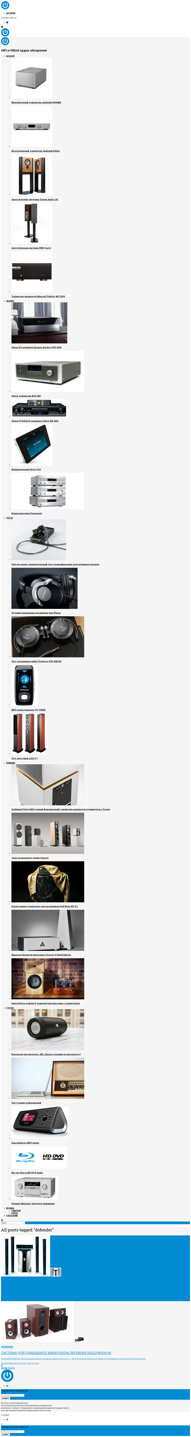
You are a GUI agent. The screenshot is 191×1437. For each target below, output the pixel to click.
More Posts (8, 1368)
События (16, 1210)
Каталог (10, 56)
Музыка (10, 1208)
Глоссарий (12, 1215)
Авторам (10, 13)
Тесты (9, 518)
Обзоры (10, 301)
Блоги (14, 1213)
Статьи (10, 1008)
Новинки (10, 763)
